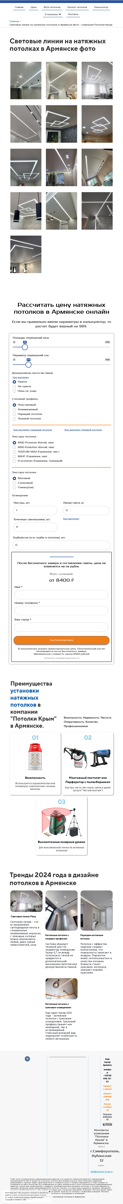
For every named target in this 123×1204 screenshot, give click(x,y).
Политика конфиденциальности (61, 658)
